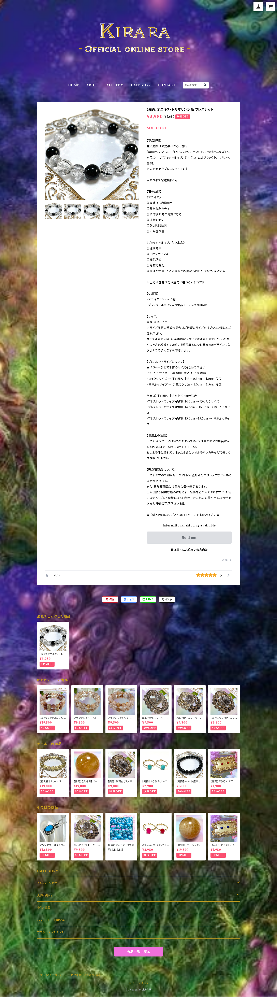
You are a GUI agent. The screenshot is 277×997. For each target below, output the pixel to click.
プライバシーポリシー (52, 975)
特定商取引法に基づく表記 (86, 975)
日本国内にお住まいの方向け (189, 550)
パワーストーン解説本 (51, 920)
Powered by (134, 989)
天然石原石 (44, 895)
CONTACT (167, 85)
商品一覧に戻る (138, 952)
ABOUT (93, 85)
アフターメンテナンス (50, 932)
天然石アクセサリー (49, 883)
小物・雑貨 (44, 907)
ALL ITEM (114, 85)
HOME (73, 85)
